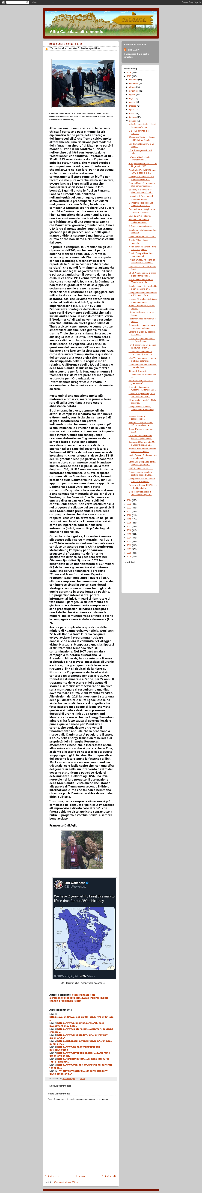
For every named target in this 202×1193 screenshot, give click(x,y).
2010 (129, 553)
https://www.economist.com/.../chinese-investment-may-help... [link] (77, 1024)
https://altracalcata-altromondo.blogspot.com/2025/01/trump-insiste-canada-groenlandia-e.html (79, 997)
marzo (132, 113)
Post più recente (52, 1176)
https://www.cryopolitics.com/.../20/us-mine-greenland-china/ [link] (80, 1054)
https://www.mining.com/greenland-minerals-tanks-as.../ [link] (81, 1066)
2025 (129, 76)
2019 (129, 519)
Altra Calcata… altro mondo (76, 31)
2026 (129, 73)
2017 (129, 527)
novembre (134, 83)
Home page (80, 1176)
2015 (129, 534)
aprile (132, 110)
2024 (129, 500)
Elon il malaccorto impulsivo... (142, 236)
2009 (129, 557)
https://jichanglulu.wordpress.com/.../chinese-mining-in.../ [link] (81, 1042)
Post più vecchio (109, 1176)
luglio (132, 98)
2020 (129, 515)
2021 (129, 512)
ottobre (132, 87)
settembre (134, 91)
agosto (132, 95)
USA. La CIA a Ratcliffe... (140, 216)
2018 (129, 523)
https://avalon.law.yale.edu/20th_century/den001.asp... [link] (81, 1018)
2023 (129, 504)
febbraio (133, 117)
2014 (129, 538)
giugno (132, 102)
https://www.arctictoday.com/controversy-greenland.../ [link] (78, 1036)
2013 (129, 542)
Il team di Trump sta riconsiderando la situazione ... (142, 374)
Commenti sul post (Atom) (66, 1182)
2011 (129, 549)
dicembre (133, 80)
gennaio (133, 121)
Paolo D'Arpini (133, 50)
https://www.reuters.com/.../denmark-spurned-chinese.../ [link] (81, 1030)
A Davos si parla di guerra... (141, 226)
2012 (129, 545)
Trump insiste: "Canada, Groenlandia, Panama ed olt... (141, 409)
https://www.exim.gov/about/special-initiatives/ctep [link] (75, 1048)
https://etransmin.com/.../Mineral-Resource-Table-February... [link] (79, 1060)
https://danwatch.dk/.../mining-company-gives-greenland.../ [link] (78, 1072)
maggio (133, 106)
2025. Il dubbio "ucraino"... (141, 468)
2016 (129, 530)
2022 (129, 508)
